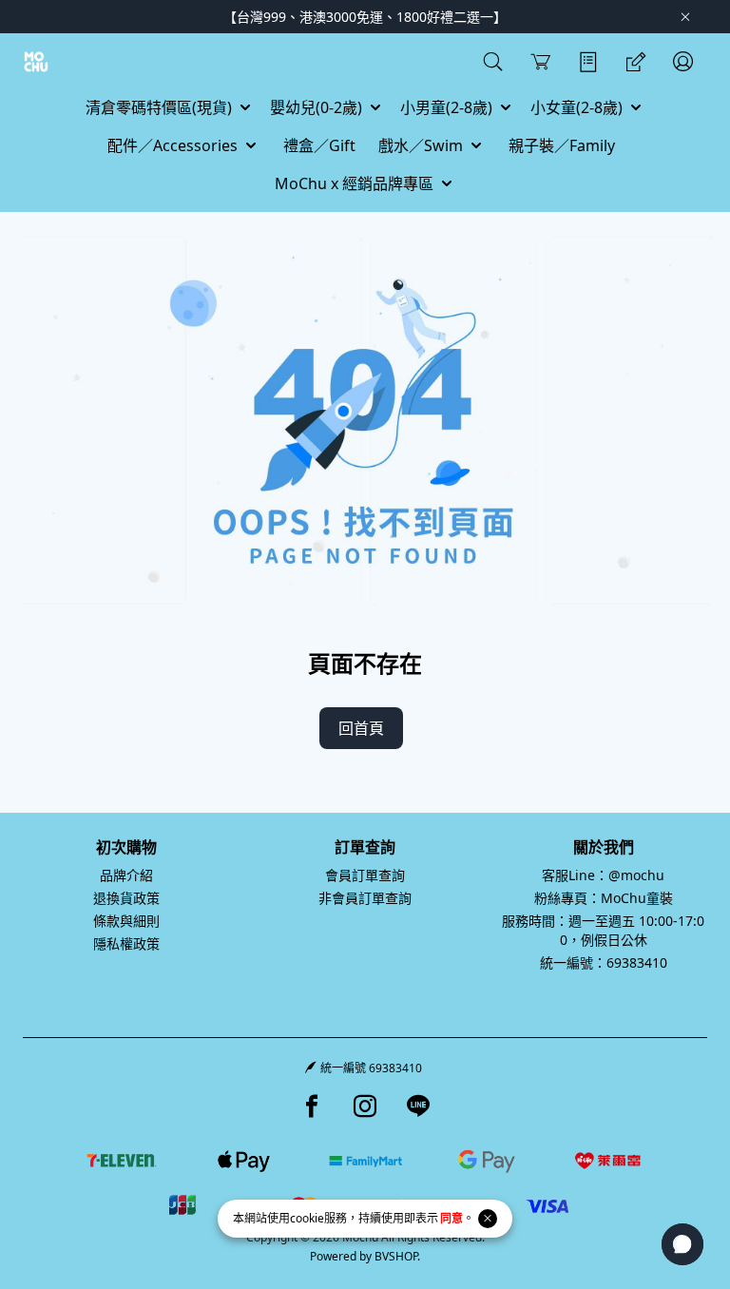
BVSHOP (396, 1256)
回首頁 (361, 728)
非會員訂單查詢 (365, 898)
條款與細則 (126, 921)
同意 (451, 1218)
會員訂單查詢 (365, 875)
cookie (307, 1218)
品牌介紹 (126, 875)
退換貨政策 (126, 898)
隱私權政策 (126, 943)
